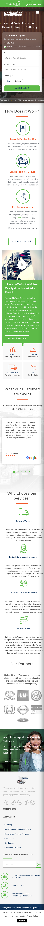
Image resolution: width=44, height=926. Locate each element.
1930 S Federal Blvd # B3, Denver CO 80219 (26, 876)
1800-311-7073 (16, 750)
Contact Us (30, 1)
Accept (22, 920)
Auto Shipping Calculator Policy (17, 829)
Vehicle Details (21, 88)
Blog (11, 1)
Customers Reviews (12, 848)
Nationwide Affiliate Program (16, 834)
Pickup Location (9, 53)
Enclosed (18, 81)
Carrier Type (8, 75)
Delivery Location (10, 64)
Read (19, 218)
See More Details (22, 241)
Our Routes (9, 843)
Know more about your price (23, 228)
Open (8, 81)
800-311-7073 (35, 5)
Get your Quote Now (17, 338)
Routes (19, 1)
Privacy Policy (32, 916)
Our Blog (8, 825)
